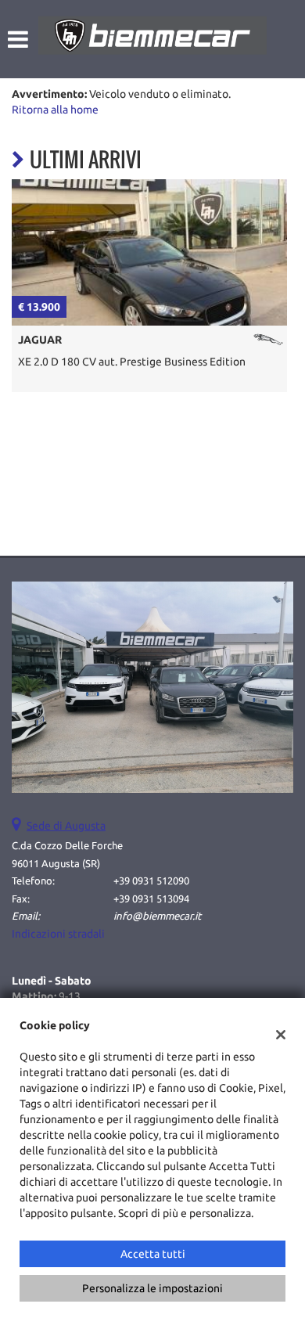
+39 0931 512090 (151, 881)
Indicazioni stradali (58, 933)
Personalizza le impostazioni (152, 1288)
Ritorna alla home (55, 109)
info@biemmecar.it (157, 916)
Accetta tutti (152, 1254)
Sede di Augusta (66, 825)
